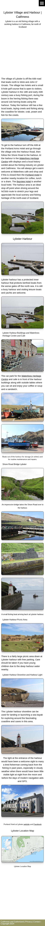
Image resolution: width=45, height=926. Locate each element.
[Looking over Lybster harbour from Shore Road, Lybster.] (22, 233)
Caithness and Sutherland (12, 922)
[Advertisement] (22, 52)
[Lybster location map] (22, 861)
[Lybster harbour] (22, 140)
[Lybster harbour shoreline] (22, 706)
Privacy (28, 922)
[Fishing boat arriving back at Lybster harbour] (22, 609)
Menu (42, 3)
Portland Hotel (32, 175)
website (27, 824)
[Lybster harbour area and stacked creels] (22, 539)
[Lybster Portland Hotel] (22, 816)
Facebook (38, 824)
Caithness (22, 16)
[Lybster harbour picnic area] (22, 651)
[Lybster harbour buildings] (22, 370)
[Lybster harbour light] (22, 753)
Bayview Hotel (24, 181)
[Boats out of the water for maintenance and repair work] (22, 420)
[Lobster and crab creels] (22, 574)
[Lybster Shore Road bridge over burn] (22, 499)
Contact (36, 922)
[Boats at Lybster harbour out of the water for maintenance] (22, 452)
